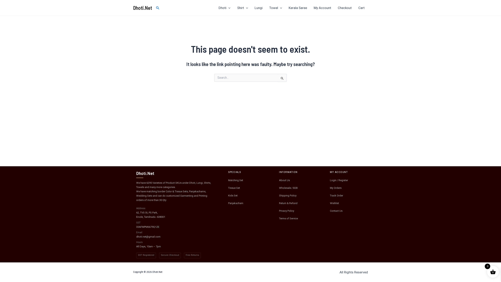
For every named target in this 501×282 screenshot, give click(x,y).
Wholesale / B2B (288, 187)
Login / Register (339, 180)
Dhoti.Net (142, 8)
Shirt (240, 8)
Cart (361, 8)
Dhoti (222, 8)
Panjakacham (235, 203)
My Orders (336, 187)
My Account (322, 8)
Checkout (345, 8)
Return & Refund (288, 203)
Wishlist (334, 203)
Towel (273, 8)
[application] (228, 8)
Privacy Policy (286, 210)
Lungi (259, 8)
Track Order (336, 195)
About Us (284, 180)
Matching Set (235, 180)
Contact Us (336, 210)
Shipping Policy (287, 195)
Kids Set (233, 195)
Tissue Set (234, 187)
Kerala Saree (298, 8)
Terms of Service (288, 218)
